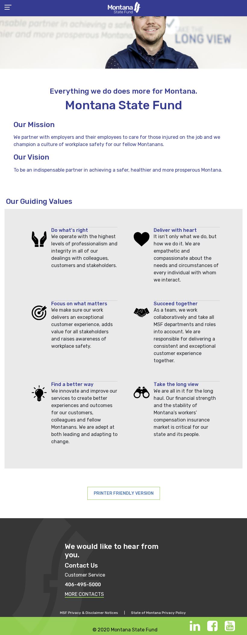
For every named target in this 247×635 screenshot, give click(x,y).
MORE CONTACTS (84, 594)
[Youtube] (230, 629)
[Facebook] (212, 629)
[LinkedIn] (195, 629)
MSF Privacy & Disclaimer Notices (89, 613)
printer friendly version (124, 493)
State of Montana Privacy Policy (158, 613)
